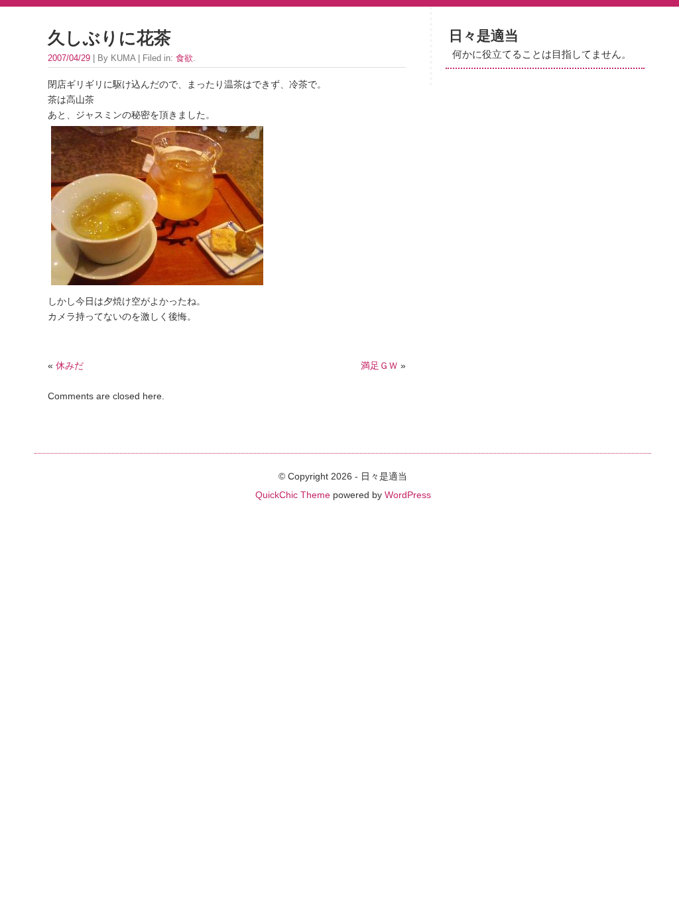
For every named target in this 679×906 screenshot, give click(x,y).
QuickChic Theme (292, 494)
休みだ (70, 365)
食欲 (184, 58)
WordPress (408, 494)
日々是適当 (484, 35)
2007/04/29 (69, 58)
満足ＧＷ (379, 365)
